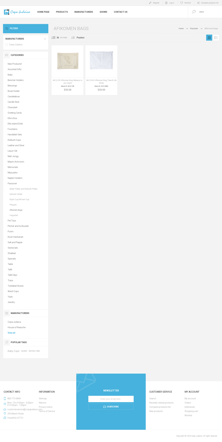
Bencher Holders (16, 80)
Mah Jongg (13, 156)
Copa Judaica (15, 44)
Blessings (12, 85)
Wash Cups (13, 291)
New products (156, 411)
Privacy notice (45, 407)
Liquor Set (12, 151)
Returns (42, 403)
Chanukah (12, 107)
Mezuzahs (13, 172)
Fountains (12, 129)
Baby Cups (13, 350)
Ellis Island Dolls (15, 123)
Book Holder (14, 91)
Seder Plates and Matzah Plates (23, 189)
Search (152, 398)
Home (181, 28)
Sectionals (13, 248)
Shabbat (12, 253)
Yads (10, 297)
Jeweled (24, 351)
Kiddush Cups (14, 140)
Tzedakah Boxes (16, 286)
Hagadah (14, 215)
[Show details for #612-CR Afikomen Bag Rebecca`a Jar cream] (67, 70)
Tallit (10, 269)
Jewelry (11, 302)
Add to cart (64, 83)
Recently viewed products (161, 403)
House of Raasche (17, 327)
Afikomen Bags (16, 210)
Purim (10, 231)
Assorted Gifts (14, 69)
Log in (171, 3)
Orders (188, 403)
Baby (10, 75)
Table (10, 264)
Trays (10, 280)
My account (190, 398)
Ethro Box (12, 118)
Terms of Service (47, 411)
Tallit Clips (12, 275)
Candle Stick (13, 102)
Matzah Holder (16, 194)
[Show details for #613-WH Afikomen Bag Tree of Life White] (101, 70)
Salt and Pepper (15, 242)
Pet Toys (12, 220)
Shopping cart (191, 411)
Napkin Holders (15, 178)
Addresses (190, 407)
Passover (12, 183)
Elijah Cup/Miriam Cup (19, 199)
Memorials (13, 167)
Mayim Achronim (16, 162)
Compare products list (210, 3)
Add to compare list (78, 83)
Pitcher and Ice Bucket (18, 226)
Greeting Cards (15, 113)
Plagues (13, 205)
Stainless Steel (34, 351)
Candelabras (14, 96)
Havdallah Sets (15, 134)
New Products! (15, 64)
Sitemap (43, 398)
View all (11, 333)
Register (156, 3)
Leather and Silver (16, 145)
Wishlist (188, 415)
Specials (12, 258)
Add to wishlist (71, 83)
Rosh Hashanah (15, 237)
